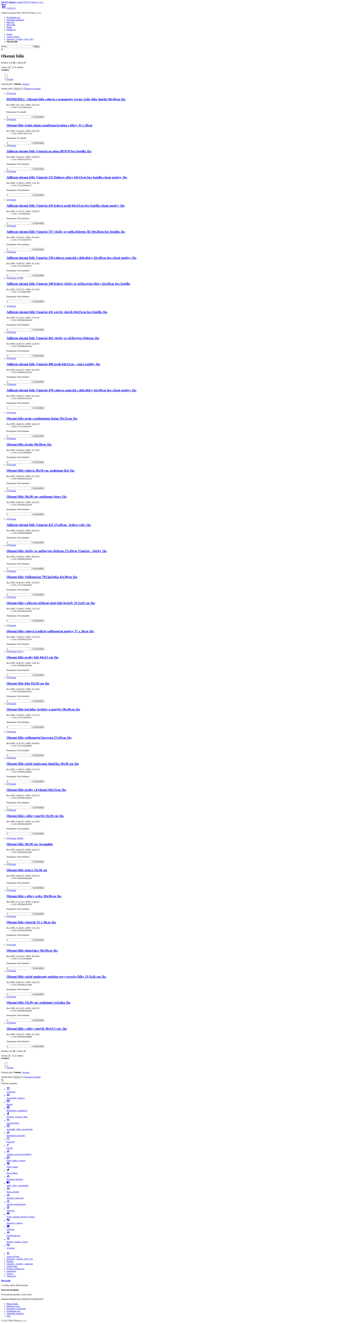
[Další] (10, 79)
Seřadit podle (6, 88)
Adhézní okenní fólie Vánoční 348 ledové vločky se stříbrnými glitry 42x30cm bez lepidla (68, 283)
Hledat (4, 46)
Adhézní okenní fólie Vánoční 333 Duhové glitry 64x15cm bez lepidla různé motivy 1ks (67, 177)
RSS (8, 1316)
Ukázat (4, 67)
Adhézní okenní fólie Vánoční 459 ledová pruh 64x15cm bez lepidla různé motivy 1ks (66, 205)
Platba (9, 27)
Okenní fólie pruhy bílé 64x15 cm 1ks (32, 657)
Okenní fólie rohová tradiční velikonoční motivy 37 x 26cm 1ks (50, 631)
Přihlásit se (11, 30)
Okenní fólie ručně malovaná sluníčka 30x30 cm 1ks (43, 763)
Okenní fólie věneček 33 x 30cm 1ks (31, 922)
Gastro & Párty (13, 37)
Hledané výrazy (13, 1306)
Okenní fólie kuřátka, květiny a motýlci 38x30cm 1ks (43, 709)
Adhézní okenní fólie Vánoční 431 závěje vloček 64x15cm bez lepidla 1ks (57, 312)
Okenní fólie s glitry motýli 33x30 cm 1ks (35, 816)
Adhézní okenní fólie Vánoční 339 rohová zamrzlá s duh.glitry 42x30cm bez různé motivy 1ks (71, 257)
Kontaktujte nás (13, 17)
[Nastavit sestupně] (32, 88)
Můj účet (10, 22)
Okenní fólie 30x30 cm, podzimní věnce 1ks (37, 496)
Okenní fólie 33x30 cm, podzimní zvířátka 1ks (38, 1002)
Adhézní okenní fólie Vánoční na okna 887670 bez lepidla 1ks (49, 151)
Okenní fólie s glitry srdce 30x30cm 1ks (34, 896)
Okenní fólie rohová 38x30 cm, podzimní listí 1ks (40, 470)
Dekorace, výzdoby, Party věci (20, 39)
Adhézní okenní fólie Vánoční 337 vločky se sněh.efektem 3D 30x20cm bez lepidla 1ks (66, 231)
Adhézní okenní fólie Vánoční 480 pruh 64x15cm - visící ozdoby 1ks (53, 364)
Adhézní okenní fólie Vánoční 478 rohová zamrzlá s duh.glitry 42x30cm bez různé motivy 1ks (71, 390)
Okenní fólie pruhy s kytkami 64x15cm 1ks (36, 790)
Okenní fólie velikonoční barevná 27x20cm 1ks (39, 737)
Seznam (25, 84)
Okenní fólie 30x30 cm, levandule (30, 844)
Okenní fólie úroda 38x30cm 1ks (29, 444)
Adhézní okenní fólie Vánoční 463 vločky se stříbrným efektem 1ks (53, 338)
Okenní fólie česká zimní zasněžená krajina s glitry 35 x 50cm (49, 125)
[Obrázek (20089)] (15, 838)
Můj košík (11, 25)
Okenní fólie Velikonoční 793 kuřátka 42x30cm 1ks (42, 577)
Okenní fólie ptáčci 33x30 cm (27, 870)
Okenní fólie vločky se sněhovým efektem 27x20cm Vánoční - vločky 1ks (57, 551)
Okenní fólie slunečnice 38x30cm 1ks (32, 950)
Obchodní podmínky (15, 20)
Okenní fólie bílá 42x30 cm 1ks (28, 683)
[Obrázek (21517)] (15, 651)
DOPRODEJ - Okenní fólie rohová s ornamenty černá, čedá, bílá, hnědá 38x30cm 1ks (66, 99)
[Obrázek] (11, 93)
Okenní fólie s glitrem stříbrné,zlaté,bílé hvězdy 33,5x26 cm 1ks (51, 603)
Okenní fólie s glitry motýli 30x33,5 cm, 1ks (37, 1028)
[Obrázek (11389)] (15, 278)
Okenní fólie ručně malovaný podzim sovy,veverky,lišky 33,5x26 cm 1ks (56, 976)
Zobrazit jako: (7, 84)
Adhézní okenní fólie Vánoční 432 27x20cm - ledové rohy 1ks (49, 525)
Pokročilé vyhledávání (16, 1309)
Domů (9, 34)
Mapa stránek (12, 1304)
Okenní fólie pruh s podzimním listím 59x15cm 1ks (42, 418)
